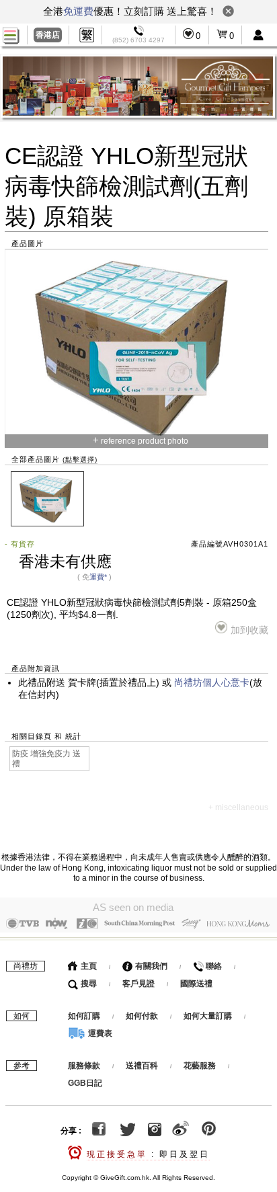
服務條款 (84, 1066)
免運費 (78, 11)
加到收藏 (249, 630)
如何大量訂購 (209, 1016)
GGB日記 (85, 1083)
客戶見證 (138, 984)
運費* (98, 577)
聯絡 (213, 966)
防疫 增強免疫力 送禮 (46, 759)
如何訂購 (84, 1016)
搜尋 (88, 984)
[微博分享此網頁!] (180, 1131)
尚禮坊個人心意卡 (211, 683)
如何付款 (143, 1016)
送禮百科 (142, 1066)
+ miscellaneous (238, 807)
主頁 (88, 966)
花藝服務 (200, 1066)
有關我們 (150, 966)
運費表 (99, 1033)
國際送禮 (196, 984)
